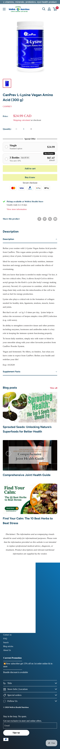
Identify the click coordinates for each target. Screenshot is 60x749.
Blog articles (8, 646)
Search (6, 642)
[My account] (49, 9)
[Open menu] (4, 9)
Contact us (7, 635)
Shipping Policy (9, 610)
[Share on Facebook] (39, 219)
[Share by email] (55, 219)
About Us (7, 650)
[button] (30, 239)
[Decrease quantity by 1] (16, 129)
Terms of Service (10, 621)
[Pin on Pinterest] (45, 219)
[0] (55, 9)
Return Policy (8, 614)
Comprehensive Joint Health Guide (27, 475)
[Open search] (43, 9)
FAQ (5, 639)
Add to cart (30, 168)
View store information (17, 209)
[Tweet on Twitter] (50, 219)
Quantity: (7, 129)
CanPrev (7, 106)
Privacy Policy (9, 617)
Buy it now (30, 177)
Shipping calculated (21, 120)
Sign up (16, 732)
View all (53, 388)
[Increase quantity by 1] (31, 129)
